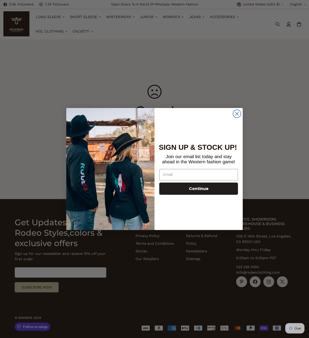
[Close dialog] (237, 114)
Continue (199, 188)
